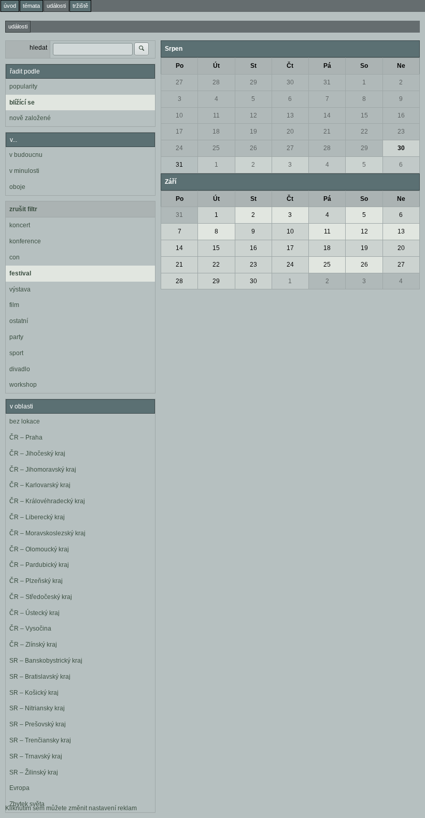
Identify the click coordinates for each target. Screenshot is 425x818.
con (14, 257)
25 (216, 148)
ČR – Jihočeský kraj (37, 453)
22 (364, 131)
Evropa (19, 788)
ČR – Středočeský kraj (40, 597)
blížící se (22, 102)
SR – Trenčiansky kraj (40, 740)
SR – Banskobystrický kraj (45, 660)
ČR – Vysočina (30, 628)
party (16, 337)
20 (290, 131)
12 (253, 115)
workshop (23, 384)
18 (216, 131)
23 (401, 131)
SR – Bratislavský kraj (39, 676)
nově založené (30, 118)
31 (327, 82)
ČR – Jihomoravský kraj (42, 469)
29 (253, 82)
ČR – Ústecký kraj (34, 613)
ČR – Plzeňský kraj (36, 581)
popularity (23, 86)
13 (290, 115)
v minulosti (24, 170)
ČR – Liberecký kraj (37, 517)
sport (16, 353)
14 (327, 115)
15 (364, 115)
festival (20, 273)
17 (179, 131)
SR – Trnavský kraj (35, 756)
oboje (17, 187)
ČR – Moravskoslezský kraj (47, 533)
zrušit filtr (23, 209)
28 (216, 82)
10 (179, 115)
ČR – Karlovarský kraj (39, 485)
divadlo (19, 369)
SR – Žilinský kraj (33, 772)
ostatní (18, 321)
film (14, 305)
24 (179, 148)
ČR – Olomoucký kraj (39, 549)
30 (290, 82)
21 (327, 131)
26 (253, 148)
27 (179, 82)
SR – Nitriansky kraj (37, 708)
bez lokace (24, 421)
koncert (19, 225)
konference (25, 241)
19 (253, 131)
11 (216, 115)
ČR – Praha (25, 437)
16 (401, 115)
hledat (38, 47)
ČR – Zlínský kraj (33, 644)
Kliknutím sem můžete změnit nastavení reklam (71, 808)
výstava (20, 289)
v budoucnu (25, 154)
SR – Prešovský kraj (37, 724)
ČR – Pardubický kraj (39, 564)
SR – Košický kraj (34, 692)
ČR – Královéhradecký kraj (47, 501)
